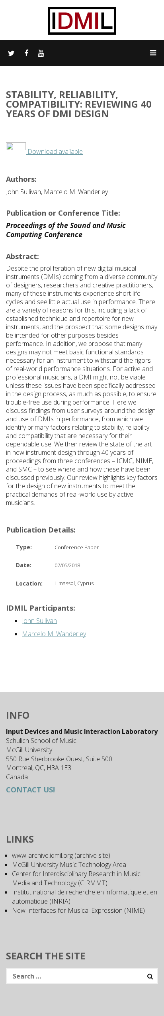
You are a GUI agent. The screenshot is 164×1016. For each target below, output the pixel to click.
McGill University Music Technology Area (69, 864)
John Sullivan (39, 620)
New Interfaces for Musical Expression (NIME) (78, 910)
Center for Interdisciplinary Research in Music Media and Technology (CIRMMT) (76, 878)
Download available (54, 151)
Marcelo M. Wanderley (54, 633)
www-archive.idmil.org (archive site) (61, 855)
